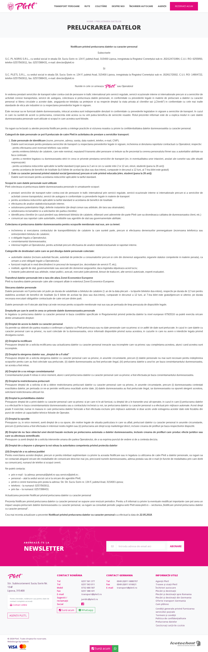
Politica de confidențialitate (171, 618)
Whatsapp (87, 610)
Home (90, 21)
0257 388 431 (88, 590)
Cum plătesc (162, 604)
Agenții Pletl (18, 615)
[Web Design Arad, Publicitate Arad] (185, 643)
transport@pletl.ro (91, 594)
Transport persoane (67, 6)
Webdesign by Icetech (18, 641)
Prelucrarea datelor (166, 621)
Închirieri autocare (141, 6)
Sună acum (67, 610)
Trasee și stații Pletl (166, 584)
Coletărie (101, 6)
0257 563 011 (88, 584)
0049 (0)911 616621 (126, 584)
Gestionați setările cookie (170, 625)
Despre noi (118, 6)
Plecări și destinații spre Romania (174, 594)
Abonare (176, 546)
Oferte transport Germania (171, 600)
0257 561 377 (88, 581)
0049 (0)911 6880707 (127, 581)
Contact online (19, 604)
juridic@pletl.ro (89, 599)
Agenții (162, 6)
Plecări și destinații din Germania (173, 597)
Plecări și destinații (166, 590)
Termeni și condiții (166, 615)
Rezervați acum (184, 6)
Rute (87, 6)
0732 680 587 (88, 587)
